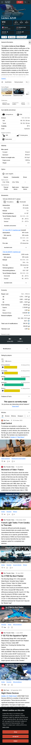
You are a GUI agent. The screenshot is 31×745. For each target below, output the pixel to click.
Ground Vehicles (17, 565)
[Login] (29, 2)
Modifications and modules (18, 458)
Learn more (5, 727)
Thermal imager (6, 188)
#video (3, 511)
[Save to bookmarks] (12, 627)
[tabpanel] (15, 242)
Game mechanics (5, 458)
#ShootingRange (17, 624)
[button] (29, 42)
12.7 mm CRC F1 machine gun (11, 230)
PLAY (20, 2)
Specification (8, 82)
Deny (15, 732)
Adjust (15, 741)
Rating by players (18, 82)
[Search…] (25, 2)
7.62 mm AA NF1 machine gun (11, 252)
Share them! (15, 406)
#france (15, 511)
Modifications (7, 348)
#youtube (9, 511)
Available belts (8, 247)
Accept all (15, 736)
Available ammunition (10, 225)
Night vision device (15, 188)
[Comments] (7, 567)
